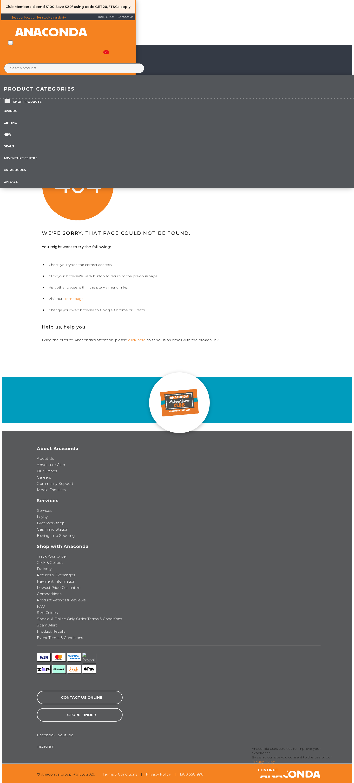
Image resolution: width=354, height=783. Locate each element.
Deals (9, 146)
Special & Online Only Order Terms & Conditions (79, 619)
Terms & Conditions (120, 774)
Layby (42, 516)
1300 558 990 (191, 774)
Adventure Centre (20, 158)
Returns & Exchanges (56, 575)
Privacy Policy (158, 774)
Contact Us (125, 17)
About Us (45, 458)
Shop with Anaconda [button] (63, 546)
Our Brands (47, 471)
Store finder (81, 714)
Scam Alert (47, 625)
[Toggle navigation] (10, 42)
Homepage (73, 298)
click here (137, 340)
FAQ (41, 606)
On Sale (11, 182)
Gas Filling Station (52, 529)
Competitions (49, 594)
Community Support (55, 483)
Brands (10, 111)
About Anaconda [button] (58, 448)
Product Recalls (51, 631)
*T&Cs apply (120, 7)
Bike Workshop (50, 523)
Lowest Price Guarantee (58, 587)
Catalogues (15, 170)
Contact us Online (81, 697)
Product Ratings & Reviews (61, 600)
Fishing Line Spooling (56, 535)
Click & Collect (50, 562)
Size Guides (47, 612)
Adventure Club (51, 464)
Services (44, 510)
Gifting (10, 123)
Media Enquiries (51, 489)
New (7, 134)
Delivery (44, 568)
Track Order (106, 17)
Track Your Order (52, 556)
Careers (44, 477)
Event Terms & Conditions (60, 637)
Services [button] (48, 500)
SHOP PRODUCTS (27, 102)
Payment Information (56, 581)
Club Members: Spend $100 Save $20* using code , (57, 7)
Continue (268, 770)
